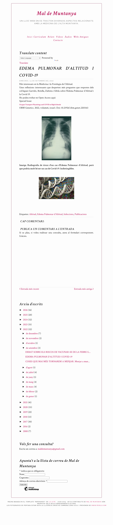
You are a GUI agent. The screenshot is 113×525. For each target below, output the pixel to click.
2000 (25, 431)
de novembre (32, 338)
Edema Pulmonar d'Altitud (50, 214)
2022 (25, 329)
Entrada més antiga (83, 289)
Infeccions (68, 214)
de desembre (32, 333)
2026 (25, 310)
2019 (25, 412)
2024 (25, 319)
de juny (29, 377)
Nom (22, 474)
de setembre (32, 348)
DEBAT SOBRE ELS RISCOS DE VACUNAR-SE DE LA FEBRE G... (58, 352)
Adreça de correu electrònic (33, 481)
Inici (29, 36)
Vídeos (59, 36)
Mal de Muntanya (56, 13)
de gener (30, 396)
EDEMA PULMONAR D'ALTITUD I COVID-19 (48, 356)
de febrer (30, 391)
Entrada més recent (29, 289)
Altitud (32, 214)
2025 (25, 314)
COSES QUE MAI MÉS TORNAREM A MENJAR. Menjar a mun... (57, 361)
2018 (25, 416)
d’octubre (30, 343)
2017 (25, 421)
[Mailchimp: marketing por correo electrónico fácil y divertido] (31, 490)
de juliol (30, 372)
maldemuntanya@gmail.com (51, 449)
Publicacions (81, 214)
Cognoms (24, 477)
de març (30, 386)
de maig (30, 382)
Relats (51, 36)
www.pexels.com (98, 505)
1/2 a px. (52, 502)
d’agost (29, 367)
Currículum (40, 36)
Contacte (58, 40)
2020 (25, 407)
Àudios (68, 36)
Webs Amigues (81, 36)
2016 (25, 426)
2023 (25, 324)
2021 (25, 402)
